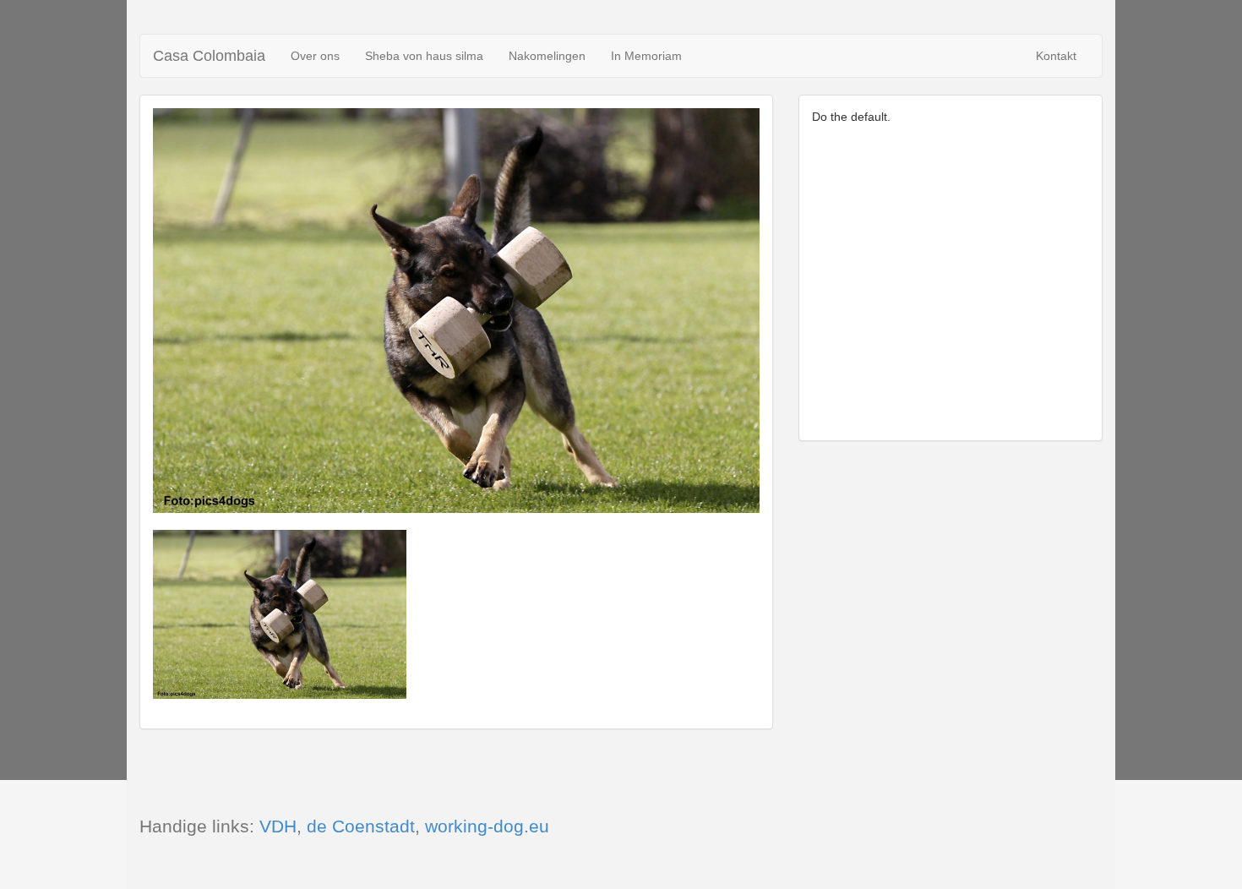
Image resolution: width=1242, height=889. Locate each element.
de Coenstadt (361, 826)
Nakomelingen (547, 56)
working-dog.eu (487, 826)
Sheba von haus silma (424, 56)
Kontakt (1059, 62)
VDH (278, 826)
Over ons (315, 56)
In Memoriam (646, 56)
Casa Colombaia (209, 55)
